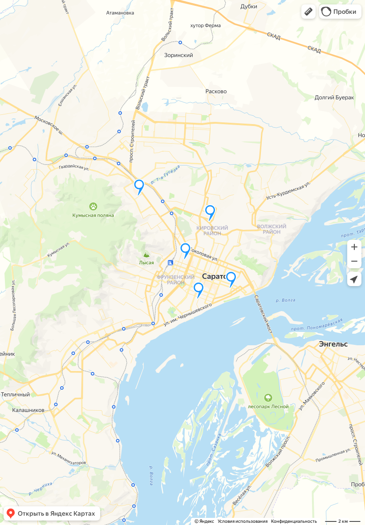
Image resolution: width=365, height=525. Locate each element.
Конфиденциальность (294, 521)
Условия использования (243, 521)
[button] (308, 11)
